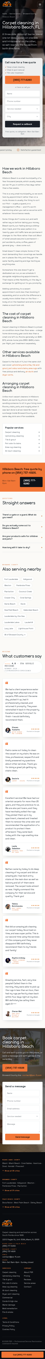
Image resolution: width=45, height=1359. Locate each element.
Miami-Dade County (11, 1160)
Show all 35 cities (12, 1171)
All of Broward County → (14, 634)
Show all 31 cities (12, 1190)
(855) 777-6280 (22, 79)
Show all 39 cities (12, 1207)
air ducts (30, 371)
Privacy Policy (8, 1326)
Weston (7, 585)
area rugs (33, 368)
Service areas (15, 14)
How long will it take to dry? (16, 547)
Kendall (11, 1166)
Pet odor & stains (22, 443)
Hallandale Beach (31, 610)
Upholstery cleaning (22, 436)
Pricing (27, 1276)
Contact (27, 1287)
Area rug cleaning (22, 447)
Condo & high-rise (10, 1301)
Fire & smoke (7, 1312)
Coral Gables (26, 1163)
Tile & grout (22, 439)
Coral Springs (25, 598)
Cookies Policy (8, 1329)
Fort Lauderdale (11, 579)
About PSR (28, 1272)
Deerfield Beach (11, 610)
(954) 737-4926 (15, 1067)
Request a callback (22, 124)
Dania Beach (9, 604)
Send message (22, 1137)
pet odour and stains (18, 368)
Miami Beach (14, 1163)
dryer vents (7, 375)
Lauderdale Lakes (11, 622)
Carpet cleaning (22, 432)
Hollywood (27, 579)
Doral (4, 1166)
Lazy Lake (8, 628)
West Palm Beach (21, 1202)
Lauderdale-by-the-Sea (14, 616)
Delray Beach (36, 1202)
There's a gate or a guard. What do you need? (19, 516)
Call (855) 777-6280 (22, 1354)
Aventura (37, 1163)
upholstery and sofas (22, 365)
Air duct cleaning (22, 451)
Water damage (8, 1305)
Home (4, 14)
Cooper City (9, 598)
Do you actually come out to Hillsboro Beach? (16, 526)
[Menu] (40, 4)
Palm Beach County (11, 1199)
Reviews (27, 1279)
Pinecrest (20, 1166)
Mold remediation (9, 1308)
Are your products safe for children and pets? (20, 537)
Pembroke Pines (23, 585)
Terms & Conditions (10, 1322)
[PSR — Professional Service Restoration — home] (7, 4)
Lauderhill (29, 622)
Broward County (29, 14)
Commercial (7, 1297)
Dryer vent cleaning (10, 1294)
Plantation (9, 591)
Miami (4, 1163)
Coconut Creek (25, 591)
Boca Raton (7, 1202)
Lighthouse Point (25, 628)
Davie (23, 604)
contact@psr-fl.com (32, 1075)
